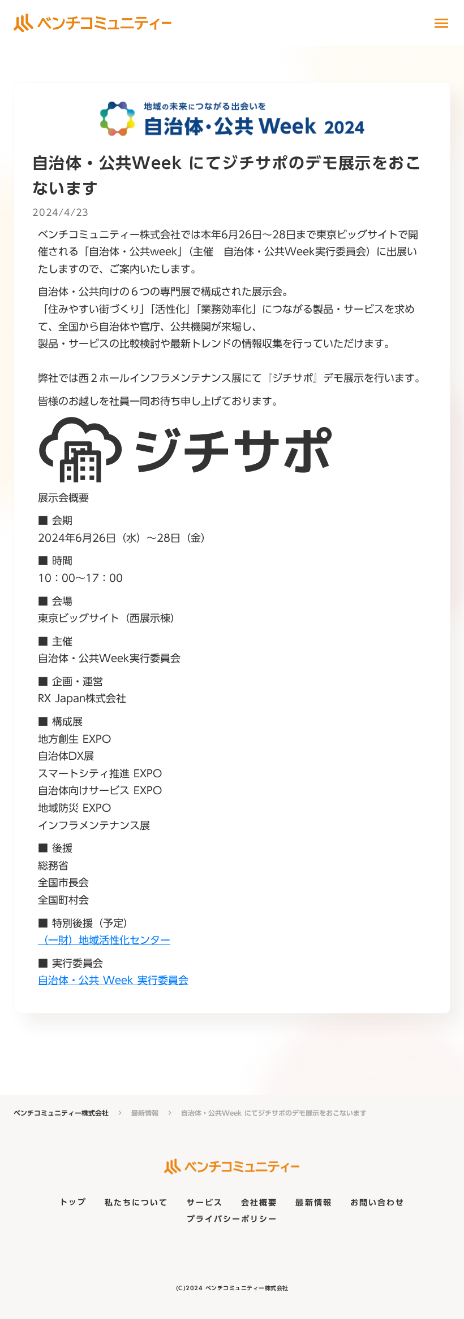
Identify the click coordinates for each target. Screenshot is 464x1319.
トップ (73, 1203)
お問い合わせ (377, 1203)
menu (441, 23)
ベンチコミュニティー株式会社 (61, 1113)
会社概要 (259, 1203)
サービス (205, 1203)
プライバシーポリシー (232, 1219)
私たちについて (137, 1203)
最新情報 (144, 1113)
